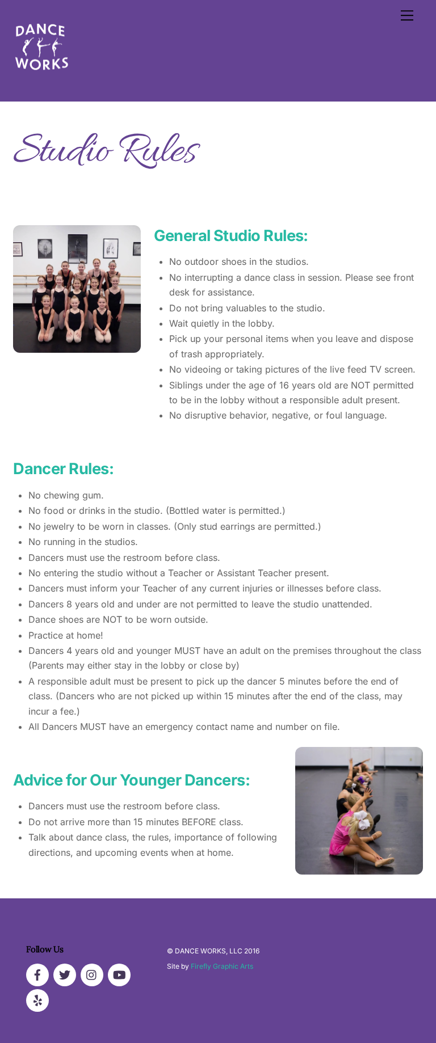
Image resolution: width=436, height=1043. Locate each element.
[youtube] (119, 974)
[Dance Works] (41, 80)
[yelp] (37, 999)
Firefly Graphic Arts (222, 966)
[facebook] (37, 974)
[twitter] (64, 974)
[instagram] (92, 974)
